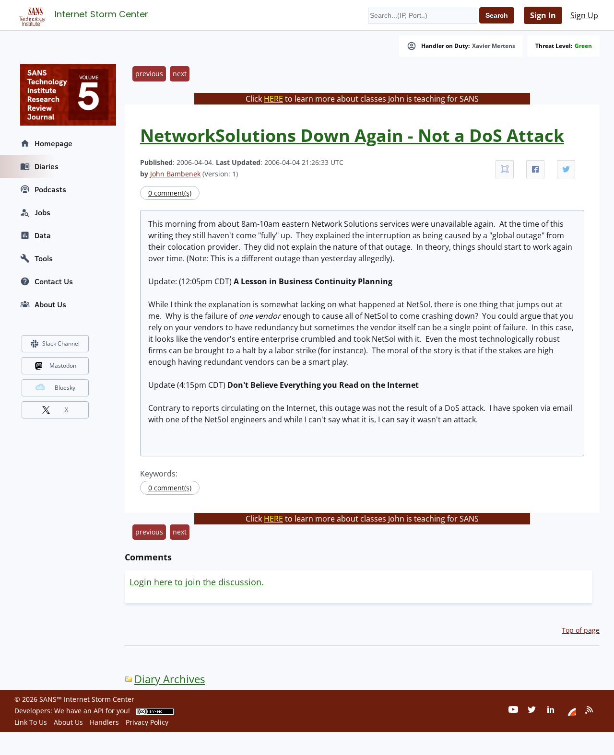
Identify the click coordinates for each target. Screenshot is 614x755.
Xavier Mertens (493, 46)
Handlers (104, 722)
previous (149, 73)
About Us (50, 304)
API (99, 710)
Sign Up (584, 15)
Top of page (581, 630)
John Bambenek (175, 173)
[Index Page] (31, 15)
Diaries (47, 166)
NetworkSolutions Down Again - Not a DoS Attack (352, 135)
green (583, 46)
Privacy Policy (147, 722)
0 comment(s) (169, 192)
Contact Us (54, 281)
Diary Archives (169, 679)
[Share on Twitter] (566, 169)
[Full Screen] (505, 169)
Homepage (53, 143)
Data (43, 235)
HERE (273, 98)
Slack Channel (61, 343)
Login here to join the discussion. (197, 582)
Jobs (42, 212)
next (180, 73)
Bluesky (65, 387)
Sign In (543, 15)
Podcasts (50, 189)
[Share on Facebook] (535, 169)
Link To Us (30, 722)
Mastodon (62, 365)
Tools (44, 258)
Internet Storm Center (101, 14)
